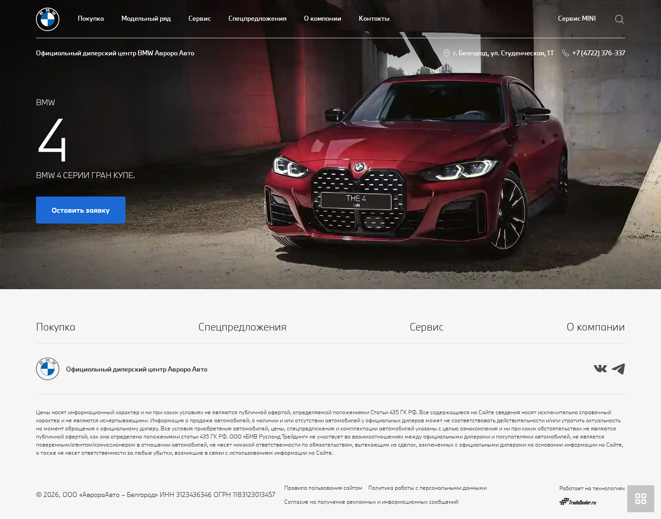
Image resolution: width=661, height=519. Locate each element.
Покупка (91, 18)
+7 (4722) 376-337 (598, 53)
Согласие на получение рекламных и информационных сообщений (371, 501)
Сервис (199, 18)
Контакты (374, 18)
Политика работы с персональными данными (427, 487)
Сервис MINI (577, 18)
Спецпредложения (257, 18)
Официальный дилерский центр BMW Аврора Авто (115, 53)
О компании (322, 18)
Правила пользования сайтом (323, 487)
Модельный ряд (146, 18)
